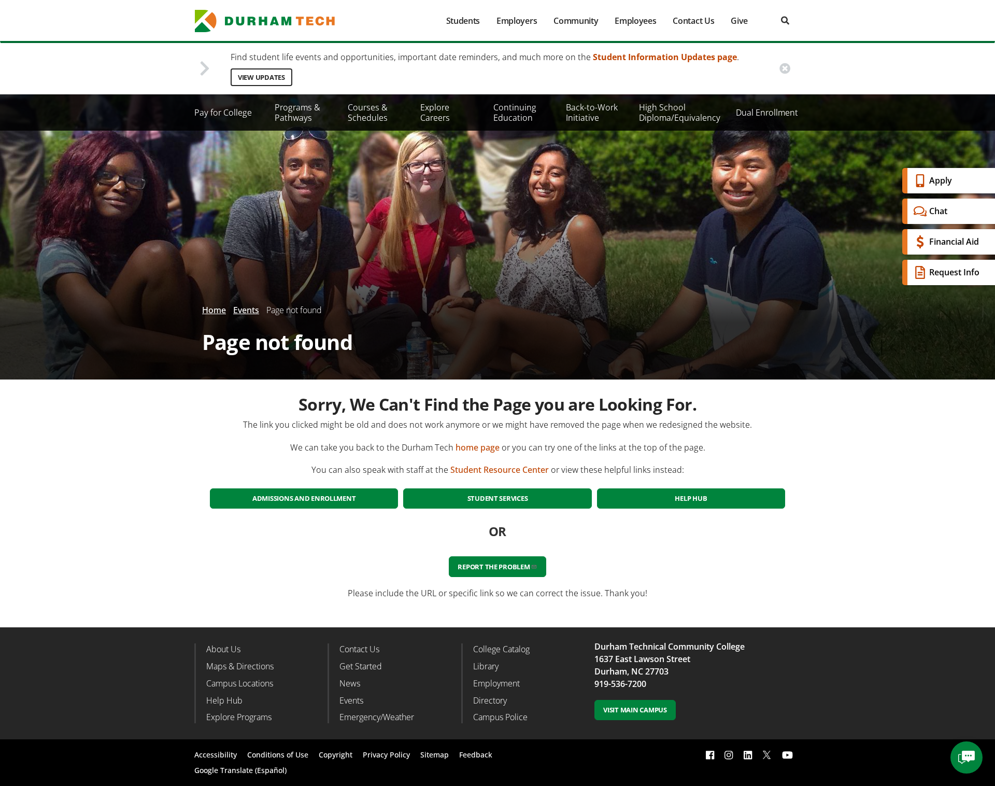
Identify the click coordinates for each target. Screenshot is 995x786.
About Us (223, 649)
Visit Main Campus (635, 709)
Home (214, 310)
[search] (785, 20)
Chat (938, 211)
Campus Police (500, 717)
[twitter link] (767, 754)
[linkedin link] (747, 755)
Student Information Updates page (665, 57)
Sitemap (434, 755)
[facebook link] (710, 755)
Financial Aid (954, 241)
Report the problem (494, 566)
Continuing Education (514, 112)
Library (486, 666)
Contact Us (693, 21)
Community (575, 21)
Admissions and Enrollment (304, 498)
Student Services (497, 498)
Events (246, 310)
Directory (490, 700)
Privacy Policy (386, 755)
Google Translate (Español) (240, 770)
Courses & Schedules (368, 112)
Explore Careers (435, 112)
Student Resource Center (499, 469)
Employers (516, 21)
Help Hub (691, 498)
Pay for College (223, 112)
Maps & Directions (240, 666)
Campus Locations (239, 683)
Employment (496, 683)
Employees (635, 21)
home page (478, 447)
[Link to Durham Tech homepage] (272, 21)
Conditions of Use (277, 755)
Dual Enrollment (767, 112)
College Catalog (501, 649)
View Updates (261, 77)
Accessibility (215, 755)
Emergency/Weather (376, 717)
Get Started (360, 666)
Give (739, 21)
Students (463, 21)
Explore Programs (239, 717)
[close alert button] (784, 68)
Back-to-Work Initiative (592, 112)
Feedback (475, 755)
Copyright (335, 755)
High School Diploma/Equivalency (679, 112)
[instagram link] (728, 755)
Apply (940, 180)
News (349, 683)
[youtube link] (787, 755)
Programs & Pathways (297, 112)
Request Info (954, 272)
